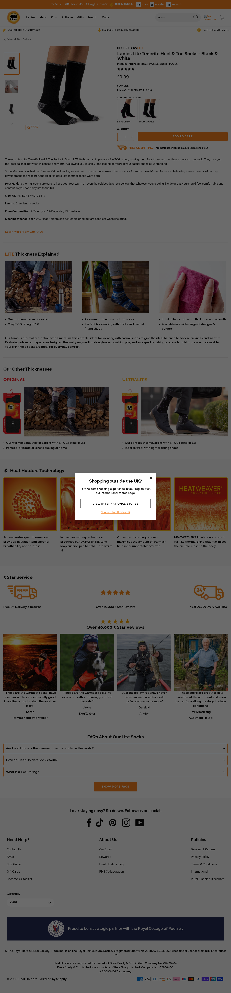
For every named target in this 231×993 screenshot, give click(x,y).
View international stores (115, 503)
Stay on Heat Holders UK (115, 512)
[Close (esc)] (151, 478)
